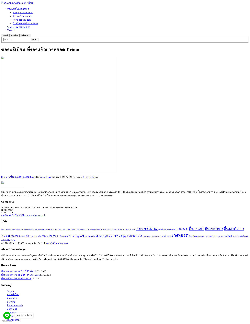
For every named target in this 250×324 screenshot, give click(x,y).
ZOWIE (132, 229)
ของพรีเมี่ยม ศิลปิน (164, 229)
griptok (49, 229)
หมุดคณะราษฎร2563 (216, 236)
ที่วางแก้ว (22, 236)
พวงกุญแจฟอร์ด (89, 236)
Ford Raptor (41, 229)
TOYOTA (126, 229)
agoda (3, 229)
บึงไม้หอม (45, 236)
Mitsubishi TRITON (86, 229)
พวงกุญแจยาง (106, 235)
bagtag (15, 229)
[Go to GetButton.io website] (7, 321)
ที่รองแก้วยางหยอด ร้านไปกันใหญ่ (18, 271)
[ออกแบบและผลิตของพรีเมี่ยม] (17, 3)
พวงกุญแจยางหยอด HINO (152, 236)
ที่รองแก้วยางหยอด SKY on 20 (16, 278)
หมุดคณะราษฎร (202, 236)
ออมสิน (227, 236)
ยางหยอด (180, 235)
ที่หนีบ (28, 236)
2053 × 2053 (88, 177)
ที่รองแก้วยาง (214, 229)
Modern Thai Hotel (99, 229)
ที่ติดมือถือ (183, 229)
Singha (120, 229)
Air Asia (8, 229)
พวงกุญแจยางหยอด (129, 235)
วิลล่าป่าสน (193, 236)
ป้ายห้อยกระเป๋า (62, 236)
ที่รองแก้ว (196, 229)
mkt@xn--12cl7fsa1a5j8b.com (15, 215)
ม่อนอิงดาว (166, 236)
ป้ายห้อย (52, 236)
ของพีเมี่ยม (174, 229)
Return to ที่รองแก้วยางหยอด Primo (18, 177)
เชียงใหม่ (233, 236)
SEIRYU (114, 229)
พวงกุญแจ (76, 235)
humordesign (45, 177)
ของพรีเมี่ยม (147, 228)
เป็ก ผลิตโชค (241, 236)
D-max (20, 229)
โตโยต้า (13, 240)
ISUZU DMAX (58, 229)
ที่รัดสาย (15, 236)
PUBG (109, 229)
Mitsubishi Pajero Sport (71, 229)
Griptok (10, 291)
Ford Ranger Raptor (30, 229)
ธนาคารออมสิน (36, 236)
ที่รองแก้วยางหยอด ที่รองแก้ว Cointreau (20, 275)
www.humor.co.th (37, 215)
